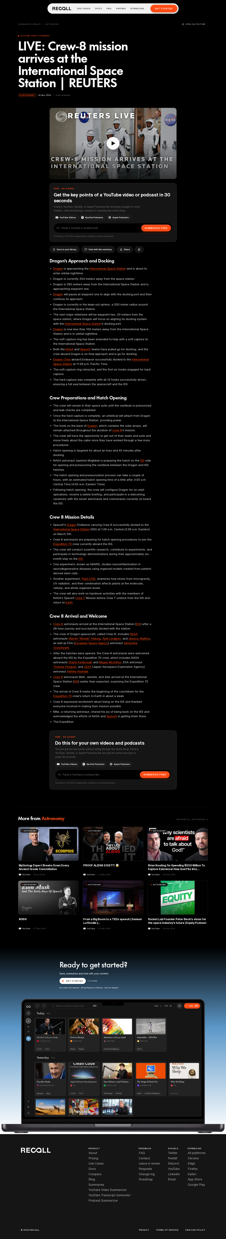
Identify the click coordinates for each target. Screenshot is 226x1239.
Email (172, 1179)
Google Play (196, 1184)
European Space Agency (91, 643)
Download (137, 9)
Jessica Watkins (139, 638)
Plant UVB (88, 578)
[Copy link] (139, 249)
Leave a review (149, 1163)
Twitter (172, 1152)
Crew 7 (80, 597)
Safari (192, 1174)
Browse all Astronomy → (192, 819)
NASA (69, 349)
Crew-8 (58, 624)
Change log (147, 1174)
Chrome (193, 1158)
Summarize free (156, 228)
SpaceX (85, 349)
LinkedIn (174, 1174)
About (92, 1152)
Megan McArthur (110, 662)
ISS (142, 460)
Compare (95, 1174)
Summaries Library (29, 24)
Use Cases (84, 9)
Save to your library (66, 249)
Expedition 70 (62, 544)
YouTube (174, 1168)
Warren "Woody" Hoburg (84, 638)
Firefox (193, 1168)
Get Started (163, 9)
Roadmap (146, 1179)
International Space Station (107, 268)
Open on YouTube (195, 24)
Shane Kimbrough (80, 662)
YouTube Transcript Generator (109, 1195)
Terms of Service (167, 1230)
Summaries (96, 1184)
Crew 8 (117, 430)
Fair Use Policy (195, 1230)
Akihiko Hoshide (77, 671)
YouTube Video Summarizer (107, 1189)
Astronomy (52, 24)
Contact (144, 1158)
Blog (91, 1179)
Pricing (121, 9)
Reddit (172, 1158)
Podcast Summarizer (103, 1200)
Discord (173, 1163)
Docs (98, 9)
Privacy (144, 1230)
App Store (195, 1179)
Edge (191, 1163)
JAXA (87, 666)
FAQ (109, 9)
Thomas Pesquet (64, 666)
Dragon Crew (62, 359)
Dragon (58, 268)
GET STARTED (74, 981)
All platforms (196, 1152)
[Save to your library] (74, 830)
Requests (145, 1168)
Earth (69, 602)
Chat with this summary (100, 249)
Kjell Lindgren (112, 638)
